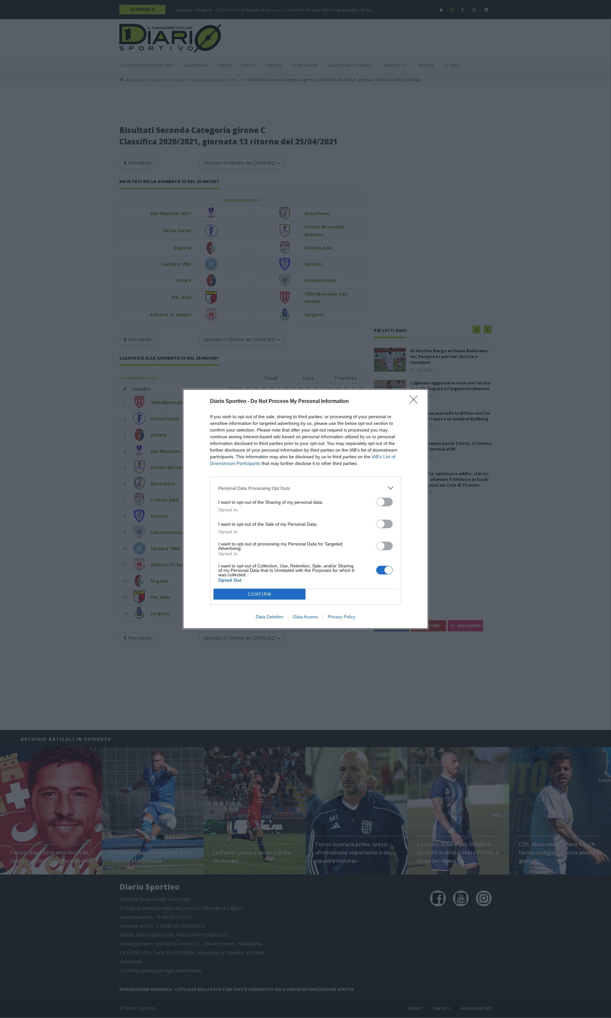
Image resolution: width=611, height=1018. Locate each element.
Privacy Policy (341, 616)
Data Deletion (269, 616)
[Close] (416, 402)
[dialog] (305, 509)
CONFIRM (259, 594)
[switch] (384, 502)
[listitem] (305, 488)
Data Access (305, 616)
